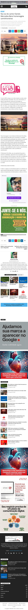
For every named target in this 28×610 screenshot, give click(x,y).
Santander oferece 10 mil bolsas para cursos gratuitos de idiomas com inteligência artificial (23, 297)
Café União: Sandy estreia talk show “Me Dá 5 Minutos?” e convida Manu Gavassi (14, 297)
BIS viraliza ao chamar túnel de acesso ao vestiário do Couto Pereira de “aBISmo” (4, 284)
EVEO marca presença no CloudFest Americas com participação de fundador (17, 429)
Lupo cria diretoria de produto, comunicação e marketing (15, 435)
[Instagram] (12, 271)
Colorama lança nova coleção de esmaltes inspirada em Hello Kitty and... (17, 422)
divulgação (11, 234)
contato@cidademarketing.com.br (15, 550)
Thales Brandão (5, 27)
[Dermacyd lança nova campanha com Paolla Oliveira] (5, 292)
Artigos (2, 595)
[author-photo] (14, 255)
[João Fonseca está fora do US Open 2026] (14, 280)
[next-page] (14, 300)
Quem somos (5, 603)
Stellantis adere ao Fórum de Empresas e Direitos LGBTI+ (21, 248)
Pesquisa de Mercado (5, 591)
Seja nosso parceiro (22, 603)
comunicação (6, 234)
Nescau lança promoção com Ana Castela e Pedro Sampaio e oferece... (17, 441)
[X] (13, 31)
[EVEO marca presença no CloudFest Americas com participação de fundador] (4, 430)
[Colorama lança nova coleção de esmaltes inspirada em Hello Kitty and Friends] (4, 423)
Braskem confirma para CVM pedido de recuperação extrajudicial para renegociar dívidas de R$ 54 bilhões (23, 285)
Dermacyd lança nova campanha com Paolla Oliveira (4, 296)
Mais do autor (20, 274)
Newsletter (4, 605)
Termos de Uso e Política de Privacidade (14, 605)
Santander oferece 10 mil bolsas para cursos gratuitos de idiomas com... (16, 416)
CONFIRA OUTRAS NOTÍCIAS (11, 274)
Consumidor (3, 593)
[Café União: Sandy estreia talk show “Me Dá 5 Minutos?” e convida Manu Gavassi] (14, 292)
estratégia (16, 234)
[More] (25, 31)
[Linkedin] (22, 31)
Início (1, 9)
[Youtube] (22, 553)
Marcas (2, 597)
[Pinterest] (16, 31)
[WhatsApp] (19, 31)
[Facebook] (10, 31)
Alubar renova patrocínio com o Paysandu (7, 247)
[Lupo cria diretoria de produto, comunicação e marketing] (4, 436)
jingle (20, 234)
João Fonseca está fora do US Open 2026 (13, 284)
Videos (2, 589)
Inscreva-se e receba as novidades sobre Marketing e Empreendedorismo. (14, 304)
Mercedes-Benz (3, 235)
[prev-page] (13, 300)
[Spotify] (16, 271)
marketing (24, 234)
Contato (14, 606)
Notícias (5, 9)
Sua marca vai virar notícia (13, 603)
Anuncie (24, 605)
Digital (2, 587)
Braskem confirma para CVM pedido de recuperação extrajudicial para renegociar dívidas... (17, 398)
